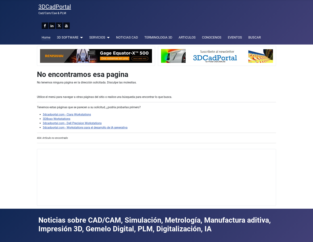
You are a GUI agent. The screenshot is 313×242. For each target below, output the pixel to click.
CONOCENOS (211, 37)
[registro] (217, 55)
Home (46, 37)
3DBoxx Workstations (56, 119)
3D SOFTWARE (67, 37)
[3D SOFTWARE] (80, 37)
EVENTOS (235, 37)
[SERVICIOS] (107, 37)
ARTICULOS (187, 37)
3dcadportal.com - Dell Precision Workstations (72, 123)
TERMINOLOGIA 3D (158, 37)
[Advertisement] (148, 177)
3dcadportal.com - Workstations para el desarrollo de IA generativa (85, 127)
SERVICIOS (97, 37)
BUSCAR (254, 37)
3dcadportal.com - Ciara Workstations (67, 114)
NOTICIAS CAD (127, 37)
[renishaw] (96, 55)
